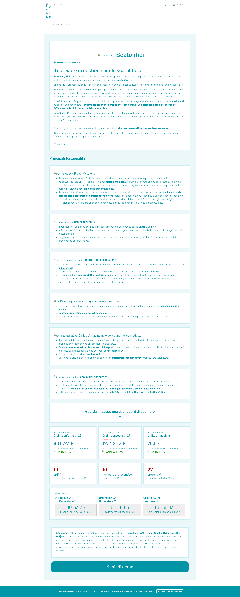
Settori (60, 24)
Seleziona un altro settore (68, 62)
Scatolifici (67, 24)
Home (53, 24)
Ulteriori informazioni (145, 591)
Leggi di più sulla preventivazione (95, 189)
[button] (173, 6)
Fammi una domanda (61, 5)
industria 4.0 (65, 268)
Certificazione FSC (114, 351)
